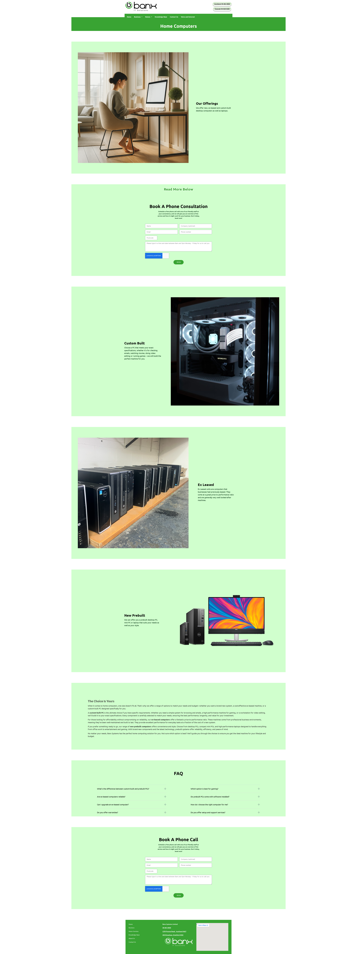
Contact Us (174, 17)
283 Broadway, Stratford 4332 (173, 935)
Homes (147, 17)
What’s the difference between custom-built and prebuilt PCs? (123, 789)
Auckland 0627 (181, 931)
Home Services (134, 931)
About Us (132, 938)
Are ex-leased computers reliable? (111, 796)
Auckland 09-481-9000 (222, 4)
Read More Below (178, 189)
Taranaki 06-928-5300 (222, 9)
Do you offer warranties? (107, 812)
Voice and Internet (188, 17)
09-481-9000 (167, 928)
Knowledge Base (161, 17)
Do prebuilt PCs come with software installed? (210, 796)
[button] (131, 790)
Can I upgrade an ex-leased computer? (113, 804)
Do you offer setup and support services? (208, 812)
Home (129, 17)
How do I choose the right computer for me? (209, 804)
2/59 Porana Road (169, 931)
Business (137, 17)
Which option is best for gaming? (204, 789)
